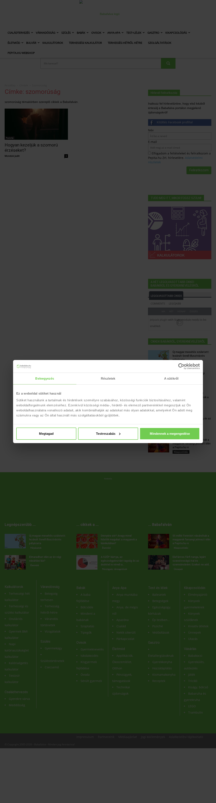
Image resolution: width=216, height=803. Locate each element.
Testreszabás (105, 433)
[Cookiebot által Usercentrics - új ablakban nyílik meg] (181, 366)
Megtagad (46, 433)
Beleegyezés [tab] (44, 378)
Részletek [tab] (108, 378)
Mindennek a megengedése (170, 433)
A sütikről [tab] (171, 378)
